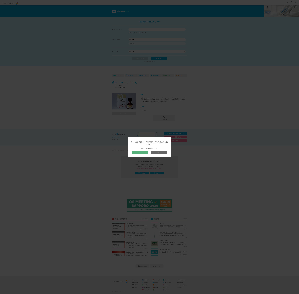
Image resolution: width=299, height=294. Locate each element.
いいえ (159, 152)
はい (140, 152)
